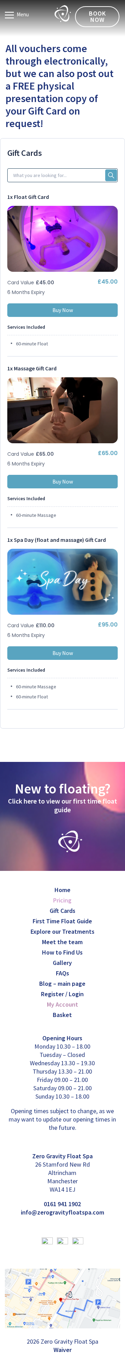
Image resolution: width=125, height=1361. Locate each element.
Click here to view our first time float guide (62, 805)
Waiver (62, 1350)
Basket (62, 1015)
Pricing (62, 900)
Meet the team (62, 942)
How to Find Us (62, 952)
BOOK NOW (97, 16)
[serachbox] (62, 175)
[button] (111, 175)
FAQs (62, 973)
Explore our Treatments (62, 931)
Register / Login (62, 994)
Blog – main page (62, 984)
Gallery (62, 963)
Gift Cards (62, 911)
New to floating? (62, 788)
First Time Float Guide (62, 921)
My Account (62, 1004)
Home (62, 890)
